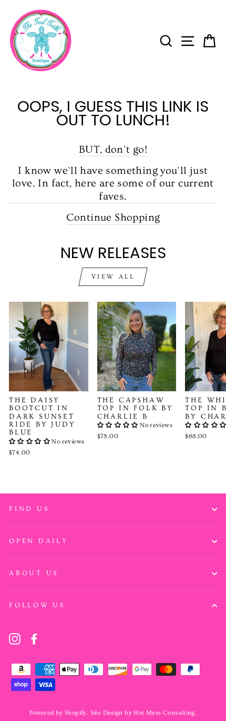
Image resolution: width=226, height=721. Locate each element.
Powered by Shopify (58, 712)
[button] (30, 441)
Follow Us (37, 605)
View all (113, 276)
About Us (33, 573)
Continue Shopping (113, 217)
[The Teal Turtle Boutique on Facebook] (34, 639)
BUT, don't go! (113, 149)
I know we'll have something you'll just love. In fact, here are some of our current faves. (113, 183)
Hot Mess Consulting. (165, 712)
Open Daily (38, 541)
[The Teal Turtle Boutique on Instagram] (14, 639)
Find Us (29, 508)
